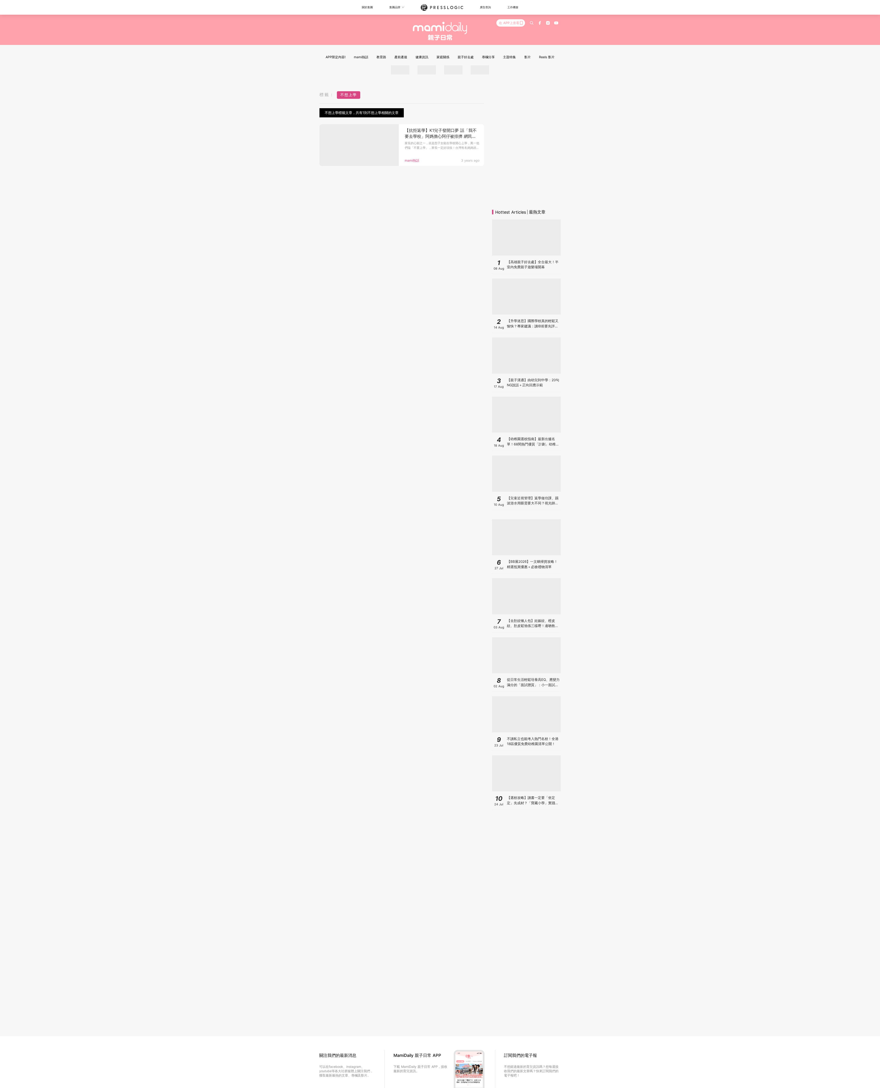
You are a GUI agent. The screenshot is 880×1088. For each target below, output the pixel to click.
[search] (532, 23)
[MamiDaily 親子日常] (440, 31)
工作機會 (512, 7)
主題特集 (509, 57)
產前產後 (400, 57)
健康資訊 (421, 57)
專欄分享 (488, 57)
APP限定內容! (336, 57)
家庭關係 (443, 57)
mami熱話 (361, 57)
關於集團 (367, 7)
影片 (527, 57)
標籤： (327, 94)
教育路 (381, 57)
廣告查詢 (485, 7)
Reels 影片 (547, 57)
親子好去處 (466, 57)
